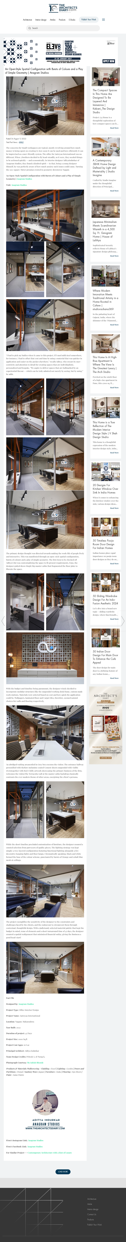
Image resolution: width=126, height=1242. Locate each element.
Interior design (41, 20)
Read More (114, 128)
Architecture (27, 20)
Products (62, 20)
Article (89, 1204)
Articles (52, 20)
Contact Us (91, 1214)
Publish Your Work (89, 19)
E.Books (72, 20)
